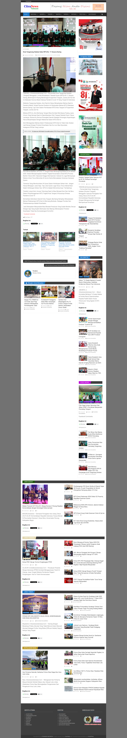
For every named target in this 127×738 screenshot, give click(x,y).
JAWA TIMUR (26, 612)
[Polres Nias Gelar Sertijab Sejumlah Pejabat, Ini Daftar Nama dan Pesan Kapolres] (68, 653)
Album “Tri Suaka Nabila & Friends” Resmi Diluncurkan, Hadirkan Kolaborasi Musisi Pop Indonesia (90, 282)
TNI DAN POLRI (40, 668)
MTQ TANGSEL (57, 55)
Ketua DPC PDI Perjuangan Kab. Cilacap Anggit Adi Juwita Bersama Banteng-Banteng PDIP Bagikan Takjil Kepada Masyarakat (89, 563)
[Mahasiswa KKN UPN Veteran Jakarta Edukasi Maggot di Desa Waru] (68, 505)
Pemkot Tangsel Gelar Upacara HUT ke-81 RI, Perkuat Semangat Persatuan (90, 179)
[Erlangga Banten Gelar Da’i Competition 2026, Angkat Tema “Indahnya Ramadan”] (83, 243)
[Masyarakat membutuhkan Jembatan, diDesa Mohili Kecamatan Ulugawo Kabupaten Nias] (68, 680)
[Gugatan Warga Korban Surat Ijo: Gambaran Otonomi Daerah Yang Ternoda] (68, 636)
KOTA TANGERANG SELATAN (93, 173)
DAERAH (66, 14)
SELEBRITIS (86, 276)
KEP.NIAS (73, 14)
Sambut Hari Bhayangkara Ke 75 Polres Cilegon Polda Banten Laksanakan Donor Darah (65, 303)
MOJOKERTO (33, 612)
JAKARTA (42, 14)
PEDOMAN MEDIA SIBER (64, 721)
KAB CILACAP (34, 558)
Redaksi (33, 307)
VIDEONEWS (97, 401)
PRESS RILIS (29, 724)
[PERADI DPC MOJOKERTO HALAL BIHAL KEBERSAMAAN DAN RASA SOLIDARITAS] (35, 604)
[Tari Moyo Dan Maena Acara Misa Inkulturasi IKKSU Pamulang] (83, 433)
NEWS (25, 14)
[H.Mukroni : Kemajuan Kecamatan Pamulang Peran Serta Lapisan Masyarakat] (83, 455)
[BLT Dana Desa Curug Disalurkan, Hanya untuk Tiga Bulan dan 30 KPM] (68, 521)
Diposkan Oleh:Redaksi (29, 55)
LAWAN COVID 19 (50, 55)
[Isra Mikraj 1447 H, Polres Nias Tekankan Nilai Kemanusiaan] (68, 671)
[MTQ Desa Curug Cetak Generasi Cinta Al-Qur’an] (68, 514)
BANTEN (58, 14)
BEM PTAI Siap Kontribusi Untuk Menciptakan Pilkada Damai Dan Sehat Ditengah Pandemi (46, 261)
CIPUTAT (25, 44)
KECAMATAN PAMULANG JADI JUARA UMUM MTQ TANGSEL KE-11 (29, 244)
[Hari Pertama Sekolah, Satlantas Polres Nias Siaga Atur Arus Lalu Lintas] (35, 660)
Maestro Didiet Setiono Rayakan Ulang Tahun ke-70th (94, 371)
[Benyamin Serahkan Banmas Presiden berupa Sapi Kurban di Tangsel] (83, 231)
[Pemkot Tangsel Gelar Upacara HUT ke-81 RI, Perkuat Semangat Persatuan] (90, 166)
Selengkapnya (82, 213)
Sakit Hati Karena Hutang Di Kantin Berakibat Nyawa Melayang (59, 265)
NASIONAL (33, 14)
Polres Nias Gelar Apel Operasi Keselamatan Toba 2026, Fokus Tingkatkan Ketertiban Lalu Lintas (88, 662)
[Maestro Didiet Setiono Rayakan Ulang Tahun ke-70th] (83, 370)
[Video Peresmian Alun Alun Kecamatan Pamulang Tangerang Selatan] (83, 443)
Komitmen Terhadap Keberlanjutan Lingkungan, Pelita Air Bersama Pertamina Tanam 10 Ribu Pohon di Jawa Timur (89, 617)
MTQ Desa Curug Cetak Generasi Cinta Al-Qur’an (89, 513)
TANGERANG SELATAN (38, 44)
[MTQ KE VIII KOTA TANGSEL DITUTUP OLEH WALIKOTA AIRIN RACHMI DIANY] (67, 236)
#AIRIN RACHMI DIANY (41, 55)
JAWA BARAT (26, 502)
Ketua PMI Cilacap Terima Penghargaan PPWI (37, 562)
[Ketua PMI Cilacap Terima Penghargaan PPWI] (35, 550)
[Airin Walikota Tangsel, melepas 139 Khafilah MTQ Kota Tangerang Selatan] (49, 236)
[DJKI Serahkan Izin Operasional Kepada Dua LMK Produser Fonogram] (83, 331)
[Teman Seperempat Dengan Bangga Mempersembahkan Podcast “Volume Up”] (83, 319)
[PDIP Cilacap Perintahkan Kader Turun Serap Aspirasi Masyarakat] (68, 580)
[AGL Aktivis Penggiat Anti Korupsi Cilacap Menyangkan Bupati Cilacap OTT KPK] (68, 553)
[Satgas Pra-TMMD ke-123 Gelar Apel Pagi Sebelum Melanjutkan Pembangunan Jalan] (32, 291)
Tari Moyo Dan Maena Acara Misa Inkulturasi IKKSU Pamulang (95, 434)
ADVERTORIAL (83, 173)
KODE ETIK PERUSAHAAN (65, 720)
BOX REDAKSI (92, 14)
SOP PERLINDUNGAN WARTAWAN (67, 723)
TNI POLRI (28, 720)
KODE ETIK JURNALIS (64, 718)
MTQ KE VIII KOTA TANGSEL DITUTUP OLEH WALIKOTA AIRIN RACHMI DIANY (66, 244)
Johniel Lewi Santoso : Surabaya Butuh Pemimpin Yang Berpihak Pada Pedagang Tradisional (87, 627)
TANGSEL (50, 14)
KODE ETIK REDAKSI (63, 717)
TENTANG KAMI (62, 715)
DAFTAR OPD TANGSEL (64, 724)
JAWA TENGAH (26, 558)
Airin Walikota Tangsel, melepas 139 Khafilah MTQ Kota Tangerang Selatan (48, 244)
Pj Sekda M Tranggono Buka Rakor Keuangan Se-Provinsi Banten (48, 301)
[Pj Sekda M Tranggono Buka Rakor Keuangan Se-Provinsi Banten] (49, 291)
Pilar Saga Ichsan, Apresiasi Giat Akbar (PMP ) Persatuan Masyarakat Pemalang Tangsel (90, 407)
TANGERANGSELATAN (31, 715)
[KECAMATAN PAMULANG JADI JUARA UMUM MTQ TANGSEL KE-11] (31, 236)
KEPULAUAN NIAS (27, 668)
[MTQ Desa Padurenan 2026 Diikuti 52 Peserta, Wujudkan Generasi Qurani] (68, 497)
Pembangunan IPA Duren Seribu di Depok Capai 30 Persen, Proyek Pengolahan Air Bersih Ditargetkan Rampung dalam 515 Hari (89, 488)
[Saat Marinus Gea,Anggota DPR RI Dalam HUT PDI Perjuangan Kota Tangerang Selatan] (83, 467)
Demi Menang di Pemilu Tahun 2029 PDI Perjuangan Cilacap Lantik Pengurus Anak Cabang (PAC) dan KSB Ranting (87, 544)
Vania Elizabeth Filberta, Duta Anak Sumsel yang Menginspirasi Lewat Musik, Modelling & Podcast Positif (89, 347)
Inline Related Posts (72, 133)
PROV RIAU (82, 14)
